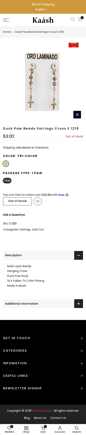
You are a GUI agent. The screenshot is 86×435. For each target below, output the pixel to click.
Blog (27, 418)
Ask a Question (14, 215)
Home (7, 32)
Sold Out (38, 229)
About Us (40, 418)
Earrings (25, 229)
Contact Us (58, 418)
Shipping (9, 148)
